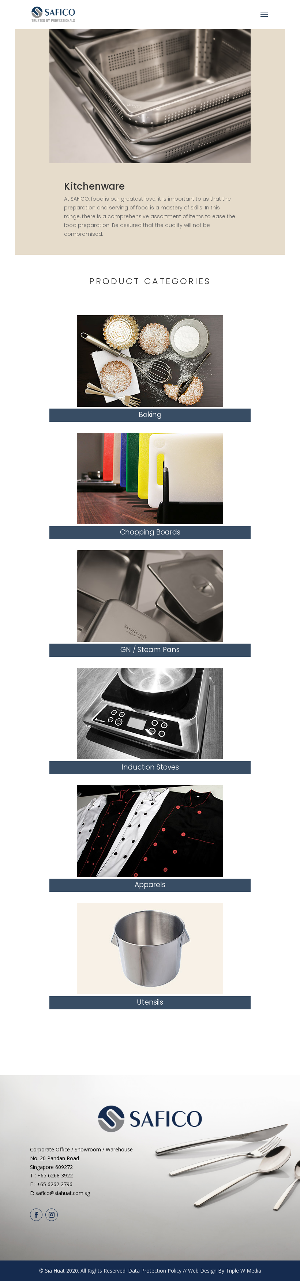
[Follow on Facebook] (36, 1215)
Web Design (202, 1270)
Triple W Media (243, 1270)
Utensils (150, 1002)
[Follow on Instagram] (51, 1215)
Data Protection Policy (154, 1270)
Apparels (150, 885)
